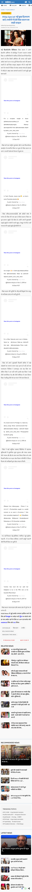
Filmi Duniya (10, 10)
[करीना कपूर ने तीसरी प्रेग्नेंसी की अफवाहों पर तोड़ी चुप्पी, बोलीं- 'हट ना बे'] (5, 704)
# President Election (9, 824)
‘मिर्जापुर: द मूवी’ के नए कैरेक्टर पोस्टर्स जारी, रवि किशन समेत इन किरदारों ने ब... (20, 662)
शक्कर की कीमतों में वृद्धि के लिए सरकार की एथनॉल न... (20, 877)
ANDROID (4, 622)
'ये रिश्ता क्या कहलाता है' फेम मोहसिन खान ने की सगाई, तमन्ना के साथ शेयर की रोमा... (20, 725)
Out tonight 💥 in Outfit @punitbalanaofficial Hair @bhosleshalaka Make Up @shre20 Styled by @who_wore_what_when (16, 273)
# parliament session (16, 812)
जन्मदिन (23, 628)
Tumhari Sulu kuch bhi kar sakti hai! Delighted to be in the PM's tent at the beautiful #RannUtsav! (16, 589)
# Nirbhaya (20, 824)
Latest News (6, 833)
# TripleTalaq (7, 821)
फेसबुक (8, 616)
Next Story (24, 640)
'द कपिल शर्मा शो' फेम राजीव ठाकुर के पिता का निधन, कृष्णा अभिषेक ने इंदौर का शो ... (21, 683)
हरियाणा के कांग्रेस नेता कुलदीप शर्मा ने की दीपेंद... (18, 886)
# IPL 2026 (6, 812)
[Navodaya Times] (10, 2)
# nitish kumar (16, 821)
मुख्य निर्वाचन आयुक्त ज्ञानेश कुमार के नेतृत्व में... (15, 850)
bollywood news (8, 631)
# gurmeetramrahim (16, 819)
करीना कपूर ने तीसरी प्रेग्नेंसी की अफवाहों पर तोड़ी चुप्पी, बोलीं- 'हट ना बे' (20, 704)
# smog (14, 817)
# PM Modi (6, 819)
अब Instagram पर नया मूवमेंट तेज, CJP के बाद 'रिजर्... (21, 797)
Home (5, 6)
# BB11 (19, 817)
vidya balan (6, 628)
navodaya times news (9, 635)
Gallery (14, 6)
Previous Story (9, 640)
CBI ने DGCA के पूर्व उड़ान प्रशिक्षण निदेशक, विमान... (18, 869)
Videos (24, 6)
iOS (14, 622)
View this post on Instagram (12, 100)
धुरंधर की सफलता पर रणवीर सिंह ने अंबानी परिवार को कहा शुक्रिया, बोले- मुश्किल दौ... (20, 694)
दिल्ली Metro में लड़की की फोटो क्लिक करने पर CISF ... (20, 779)
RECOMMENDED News (10, 742)
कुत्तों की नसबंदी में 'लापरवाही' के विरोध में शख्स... (19, 771)
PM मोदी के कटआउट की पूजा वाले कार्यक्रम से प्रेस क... (15, 760)
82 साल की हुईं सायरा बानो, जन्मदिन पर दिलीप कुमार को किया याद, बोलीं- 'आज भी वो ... (20, 651)
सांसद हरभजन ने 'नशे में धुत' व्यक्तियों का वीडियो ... (18, 788)
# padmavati (6, 817)
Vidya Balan (22, 133)
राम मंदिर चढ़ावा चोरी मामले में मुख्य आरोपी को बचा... (19, 860)
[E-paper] (26, 2)
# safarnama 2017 (8, 814)
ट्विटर (21, 616)
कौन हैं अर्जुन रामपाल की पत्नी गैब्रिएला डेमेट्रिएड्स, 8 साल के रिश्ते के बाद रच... (20, 673)
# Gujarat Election (20, 814)
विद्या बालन (15, 628)
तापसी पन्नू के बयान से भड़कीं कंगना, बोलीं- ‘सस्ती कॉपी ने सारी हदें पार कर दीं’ (21, 715)
